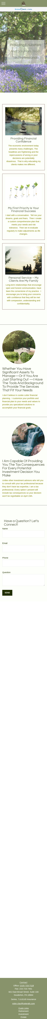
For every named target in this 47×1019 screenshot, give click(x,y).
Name (5, 528)
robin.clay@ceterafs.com (23, 1003)
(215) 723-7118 (27, 986)
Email (4, 543)
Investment (23, 1014)
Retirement (23, 1011)
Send (7, 593)
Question (6, 572)
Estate (23, 1017)
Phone (5, 558)
